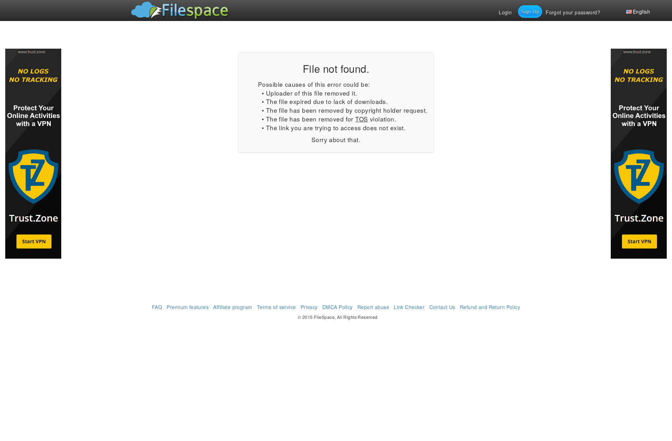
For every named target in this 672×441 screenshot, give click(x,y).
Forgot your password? (573, 12)
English (641, 11)
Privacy (309, 306)
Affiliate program (232, 306)
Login (505, 12)
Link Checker (409, 306)
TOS (361, 118)
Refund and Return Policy (490, 306)
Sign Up (530, 11)
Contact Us (442, 306)
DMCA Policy (337, 306)
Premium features (188, 306)
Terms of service (276, 306)
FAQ (157, 306)
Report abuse (373, 306)
